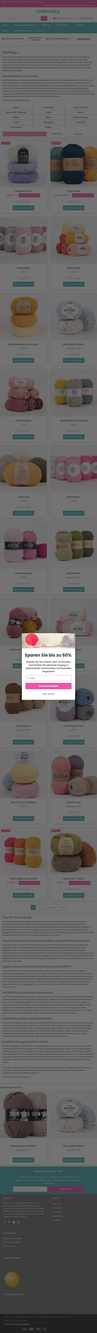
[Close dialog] (72, 636)
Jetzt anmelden (48, 686)
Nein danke (48, 693)
